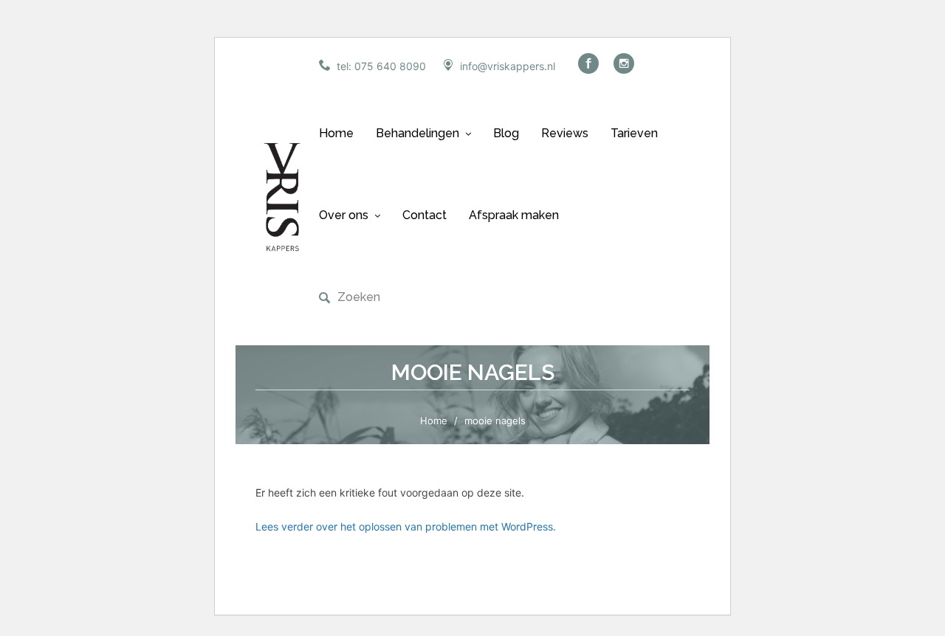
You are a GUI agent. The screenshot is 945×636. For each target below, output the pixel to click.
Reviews (564, 133)
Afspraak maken (514, 215)
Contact (424, 215)
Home (336, 133)
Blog (506, 133)
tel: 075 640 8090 (381, 66)
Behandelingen (417, 133)
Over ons (343, 215)
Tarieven (634, 133)
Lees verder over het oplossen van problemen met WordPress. (405, 526)
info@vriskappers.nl (507, 66)
